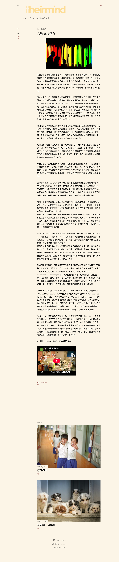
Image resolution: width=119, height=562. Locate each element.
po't (18, 39)
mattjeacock (63, 544)
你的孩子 (42, 470)
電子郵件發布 (44, 382)
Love (18, 36)
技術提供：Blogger (61, 540)
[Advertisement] (68, 404)
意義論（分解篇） (47, 525)
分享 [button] (18, 29)
